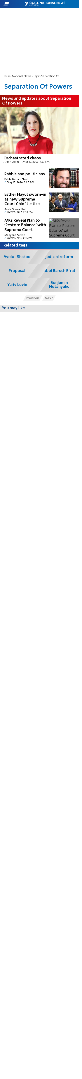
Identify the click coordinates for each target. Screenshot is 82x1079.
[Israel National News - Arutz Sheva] (45, 4)
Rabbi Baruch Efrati (59, 271)
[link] (39, 136)
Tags (36, 76)
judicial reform (59, 257)
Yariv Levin (17, 285)
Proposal (17, 271)
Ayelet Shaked (17, 257)
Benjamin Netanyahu (59, 285)
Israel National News (17, 76)
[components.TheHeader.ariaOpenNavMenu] (14, 4)
